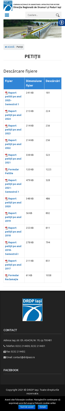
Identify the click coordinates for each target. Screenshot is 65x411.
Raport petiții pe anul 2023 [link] (13, 129)
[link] (32, 9)
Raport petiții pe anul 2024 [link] (13, 115)
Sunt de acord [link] (26, 407)
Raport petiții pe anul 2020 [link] (13, 202)
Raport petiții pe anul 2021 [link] (13, 159)
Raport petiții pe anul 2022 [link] (13, 144)
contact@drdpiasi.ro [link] (24, 357)
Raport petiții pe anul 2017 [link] (13, 264)
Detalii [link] (43, 407)
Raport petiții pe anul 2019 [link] (13, 217)
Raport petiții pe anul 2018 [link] (13, 231)
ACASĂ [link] (10, 47)
